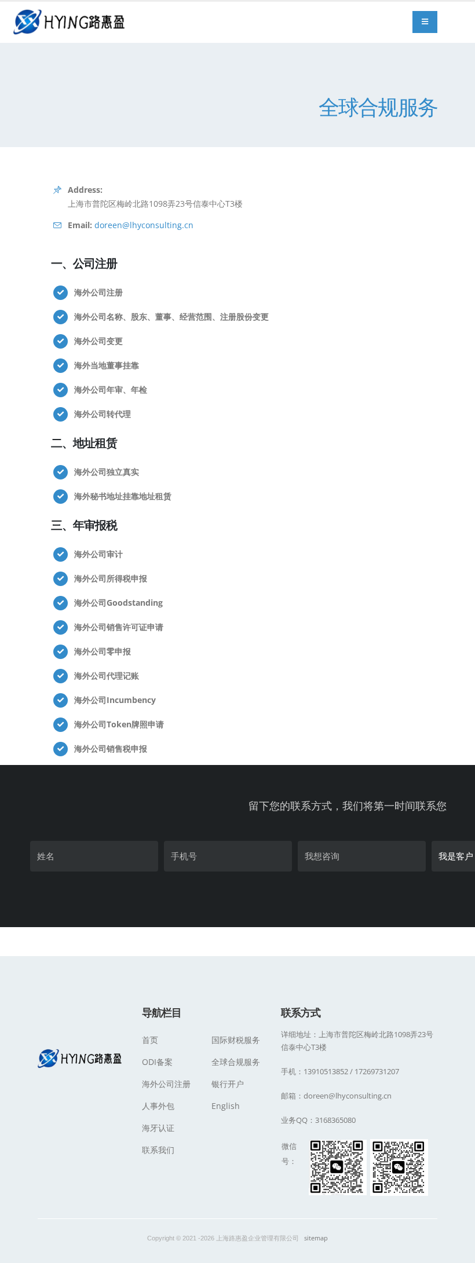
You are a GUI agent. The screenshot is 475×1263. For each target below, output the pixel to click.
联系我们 (158, 1149)
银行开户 (227, 1083)
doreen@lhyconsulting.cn (143, 224)
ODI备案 (157, 1061)
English (225, 1105)
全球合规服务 (235, 1061)
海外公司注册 (166, 1083)
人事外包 (158, 1105)
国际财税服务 (235, 1039)
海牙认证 (158, 1127)
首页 (150, 1039)
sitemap (316, 1237)
